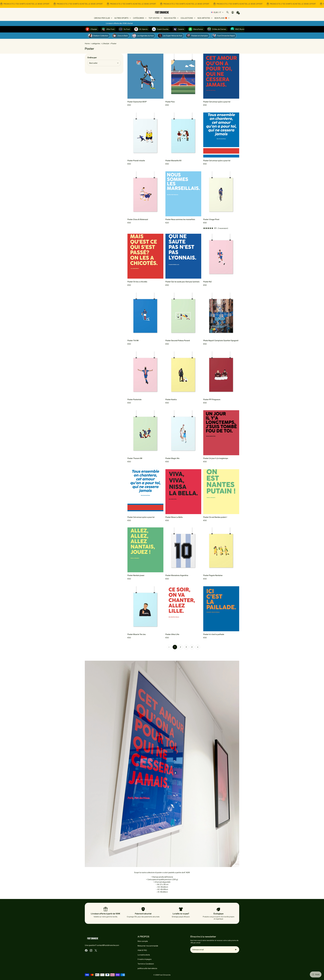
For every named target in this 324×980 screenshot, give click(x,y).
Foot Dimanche (164, 975)
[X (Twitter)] (95, 950)
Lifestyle (105, 43)
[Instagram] (91, 950)
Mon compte (143, 941)
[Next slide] (159, 76)
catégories (96, 43)
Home (87, 43)
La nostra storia (144, 955)
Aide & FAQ (142, 950)
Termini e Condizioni (146, 964)
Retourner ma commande (148, 946)
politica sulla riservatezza (147, 968)
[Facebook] (86, 950)
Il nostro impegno (144, 959)
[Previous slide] (131, 76)
